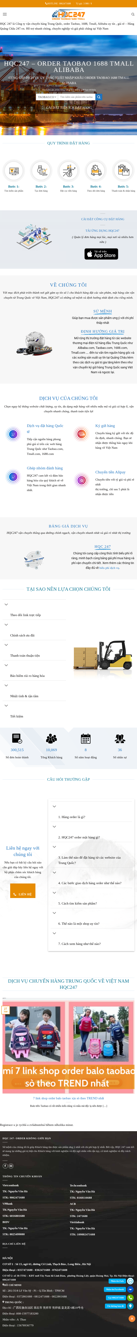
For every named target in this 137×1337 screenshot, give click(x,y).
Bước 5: (123, 186)
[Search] (132, 14)
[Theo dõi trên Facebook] (5, 1166)
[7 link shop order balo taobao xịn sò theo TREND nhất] (68, 1091)
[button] (5, 14)
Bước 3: (68, 186)
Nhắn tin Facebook (115, 1289)
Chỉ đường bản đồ (115, 1306)
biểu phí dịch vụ (109, 568)
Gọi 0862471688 (116, 1297)
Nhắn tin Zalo (117, 1281)
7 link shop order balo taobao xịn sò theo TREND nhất (68, 1098)
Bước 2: (41, 186)
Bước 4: (96, 186)
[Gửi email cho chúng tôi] (11, 1166)
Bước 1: (13, 186)
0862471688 (65, 3)
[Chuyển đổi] (6, 605)
